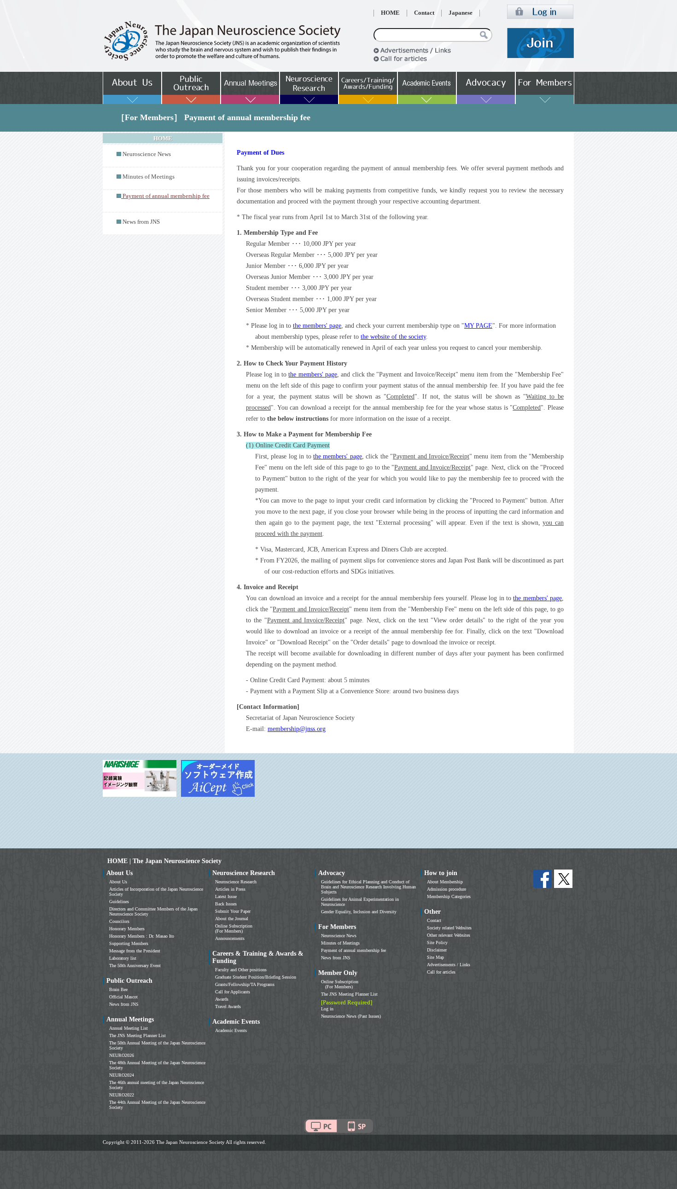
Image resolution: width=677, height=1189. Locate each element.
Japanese (461, 13)
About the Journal (231, 918)
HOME (390, 13)
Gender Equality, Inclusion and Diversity (359, 911)
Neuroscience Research (236, 881)
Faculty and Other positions (241, 969)
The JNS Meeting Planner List (137, 1035)
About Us (118, 881)
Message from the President (134, 950)
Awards (221, 999)
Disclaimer (437, 949)
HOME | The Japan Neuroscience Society (164, 861)
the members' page (317, 325)
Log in (327, 1008)
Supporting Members (128, 943)
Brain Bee (118, 989)
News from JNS (141, 222)
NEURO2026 (121, 1055)
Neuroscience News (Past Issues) (351, 1016)
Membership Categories (449, 896)
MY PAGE (478, 325)
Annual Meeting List (128, 1028)
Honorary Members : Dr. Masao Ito (141, 936)
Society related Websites (449, 927)
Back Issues (226, 903)
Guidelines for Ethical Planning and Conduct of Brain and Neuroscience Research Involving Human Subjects (368, 886)
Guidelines (119, 901)
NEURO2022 (121, 1094)
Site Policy (437, 942)
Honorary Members (127, 928)
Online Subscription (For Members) (233, 928)
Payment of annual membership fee (353, 950)
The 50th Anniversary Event (135, 965)
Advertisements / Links (448, 964)
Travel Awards (228, 1006)
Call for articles (441, 971)
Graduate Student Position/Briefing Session (255, 977)
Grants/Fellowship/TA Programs (244, 984)
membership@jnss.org (297, 728)
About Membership (445, 881)
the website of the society (393, 336)
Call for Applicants (232, 991)
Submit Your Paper (233, 911)
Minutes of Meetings (149, 177)
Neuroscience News (147, 154)
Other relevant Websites (448, 935)
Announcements (230, 938)
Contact (424, 13)
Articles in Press (230, 889)
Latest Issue (226, 896)
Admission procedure (446, 889)
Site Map (435, 957)
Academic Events (231, 1030)
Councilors (119, 921)
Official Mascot (123, 996)
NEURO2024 (121, 1075)
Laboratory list (122, 958)
